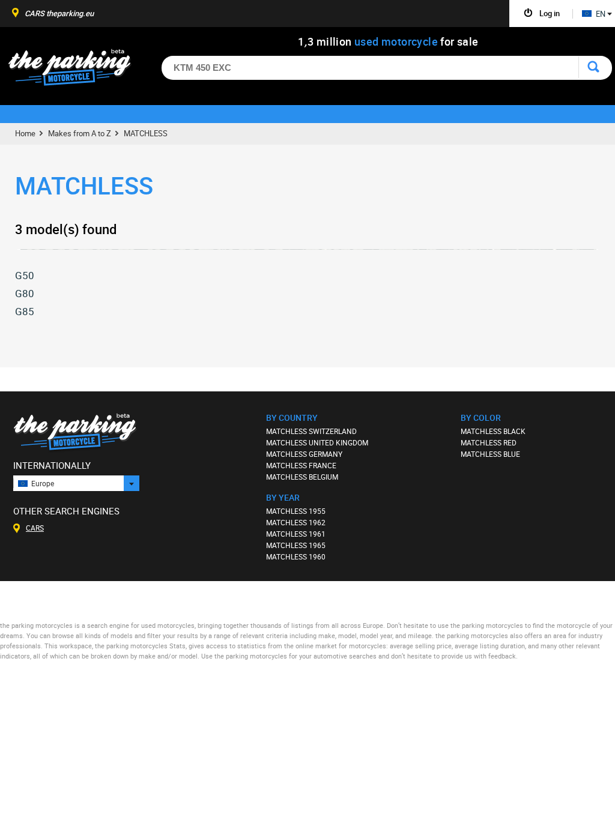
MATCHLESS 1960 (296, 556)
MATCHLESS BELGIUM (302, 476)
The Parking (76, 70)
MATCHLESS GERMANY (304, 454)
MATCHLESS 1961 (296, 533)
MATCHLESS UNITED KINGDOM (317, 442)
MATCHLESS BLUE (490, 454)
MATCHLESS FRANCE (301, 465)
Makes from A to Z (79, 133)
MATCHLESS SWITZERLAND (311, 431)
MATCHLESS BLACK (493, 431)
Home (25, 133)
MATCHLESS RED (489, 442)
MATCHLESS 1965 (296, 545)
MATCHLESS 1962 (296, 522)
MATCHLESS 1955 (296, 511)
